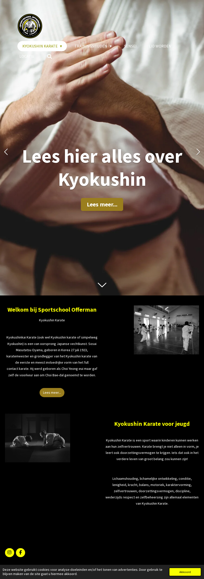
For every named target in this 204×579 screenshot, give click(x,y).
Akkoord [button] (185, 572)
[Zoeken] (49, 56)
